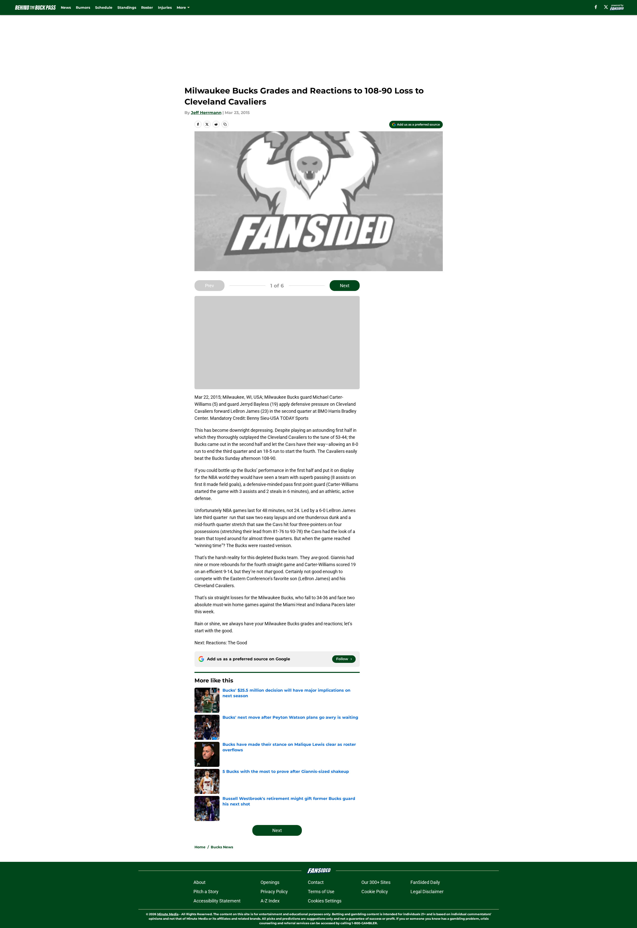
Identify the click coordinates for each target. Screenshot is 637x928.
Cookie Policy (374, 891)
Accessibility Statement (217, 900)
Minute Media (167, 914)
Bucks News (222, 847)
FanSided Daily (425, 882)
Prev (209, 285)
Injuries (165, 7)
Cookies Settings (324, 900)
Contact (316, 882)
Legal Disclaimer (427, 891)
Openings (270, 882)
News (66, 7)
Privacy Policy (274, 891)
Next (344, 285)
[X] (606, 7)
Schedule (103, 7)
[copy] (225, 124)
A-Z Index (270, 900)
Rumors (83, 7)
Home (199, 847)
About (199, 882)
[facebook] (596, 7)
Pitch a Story (206, 891)
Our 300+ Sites (375, 882)
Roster (147, 7)
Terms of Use (321, 891)
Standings (126, 7)
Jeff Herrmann (206, 112)
